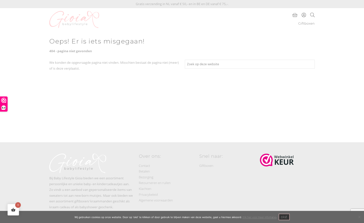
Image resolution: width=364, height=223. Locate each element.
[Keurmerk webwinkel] (277, 160)
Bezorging (146, 177)
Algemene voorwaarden (156, 200)
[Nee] (359, 217)
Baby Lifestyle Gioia (53, 11)
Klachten (145, 188)
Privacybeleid (148, 194)
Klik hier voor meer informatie (259, 217)
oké (284, 217)
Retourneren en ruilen (155, 183)
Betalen (144, 171)
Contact (144, 165)
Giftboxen (206, 165)
